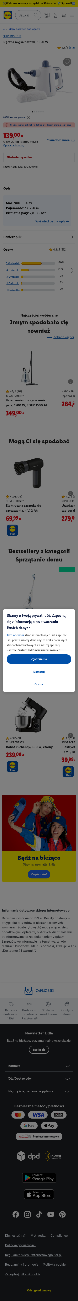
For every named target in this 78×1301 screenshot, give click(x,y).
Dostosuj (39, 672)
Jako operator (15, 635)
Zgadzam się (39, 659)
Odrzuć (39, 684)
